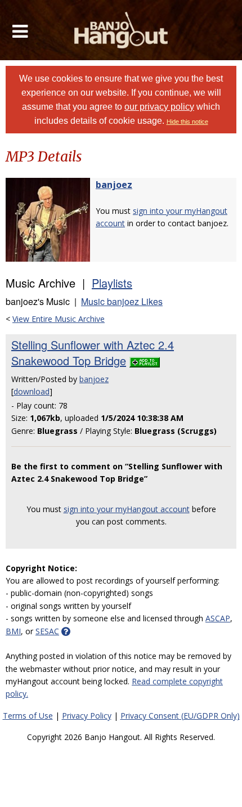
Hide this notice (187, 121)
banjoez (114, 184)
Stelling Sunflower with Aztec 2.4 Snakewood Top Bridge (92, 353)
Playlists (112, 283)
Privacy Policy (86, 715)
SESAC (47, 631)
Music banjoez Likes (122, 301)
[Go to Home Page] (121, 30)
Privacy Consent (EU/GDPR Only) (180, 715)
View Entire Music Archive (58, 318)
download (32, 391)
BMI (13, 631)
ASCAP (217, 618)
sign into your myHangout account (127, 509)
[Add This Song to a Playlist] (144, 360)
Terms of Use (28, 715)
